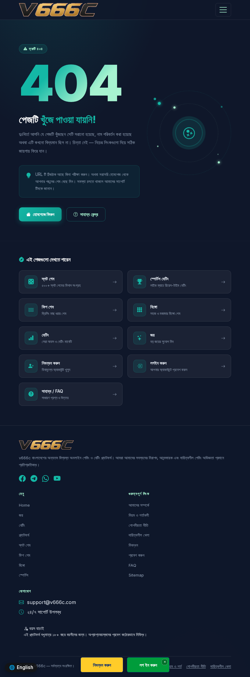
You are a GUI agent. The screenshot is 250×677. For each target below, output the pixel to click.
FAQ (132, 565)
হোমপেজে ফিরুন (43, 214)
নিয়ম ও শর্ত (174, 666)
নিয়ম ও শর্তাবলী (139, 515)
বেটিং (22, 525)
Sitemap (136, 575)
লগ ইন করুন (148, 665)
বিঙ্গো (22, 565)
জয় (21, 515)
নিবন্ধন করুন (102, 665)
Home (24, 505)
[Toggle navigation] (223, 9)
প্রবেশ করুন (137, 555)
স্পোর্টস (23, 575)
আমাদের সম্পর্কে (139, 505)
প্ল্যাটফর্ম (24, 535)
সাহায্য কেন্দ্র (89, 214)
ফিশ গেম (24, 555)
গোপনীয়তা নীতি (138, 525)
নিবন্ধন (133, 545)
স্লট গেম (24, 545)
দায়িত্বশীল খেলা (139, 535)
